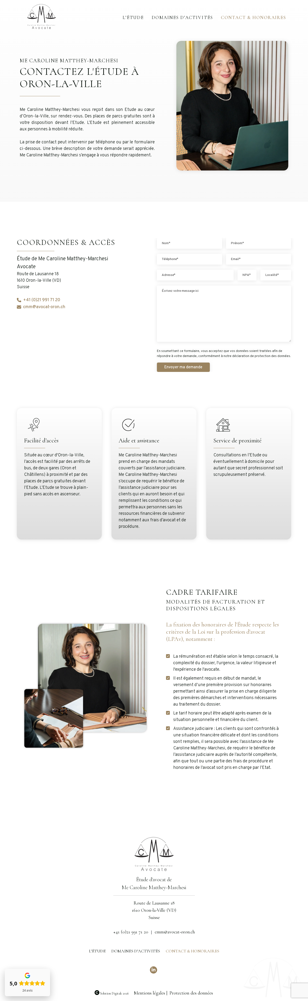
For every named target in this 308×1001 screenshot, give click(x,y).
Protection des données (191, 993)
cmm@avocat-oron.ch (44, 307)
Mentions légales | (150, 993)
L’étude (133, 17)
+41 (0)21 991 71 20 (41, 300)
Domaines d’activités (182, 17)
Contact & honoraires (253, 17)
